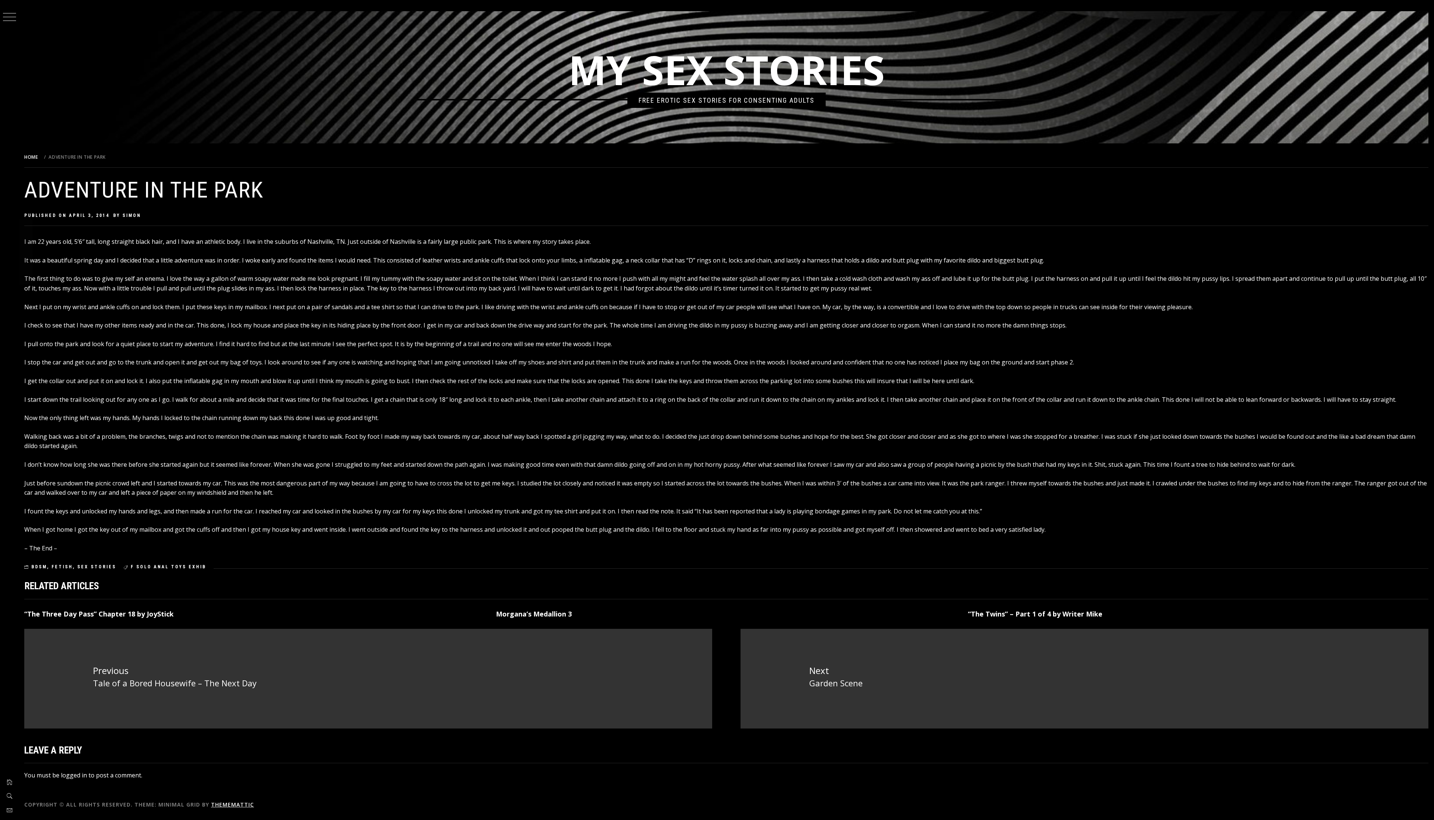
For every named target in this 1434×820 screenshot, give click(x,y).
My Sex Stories (726, 70)
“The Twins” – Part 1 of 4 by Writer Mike (1035, 613)
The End (40, 548)
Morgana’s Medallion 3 (534, 613)
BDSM (39, 566)
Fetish (62, 566)
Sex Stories (96, 566)
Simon (131, 215)
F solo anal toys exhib (168, 566)
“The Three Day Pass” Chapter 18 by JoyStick (99, 613)
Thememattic (232, 804)
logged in (74, 775)
